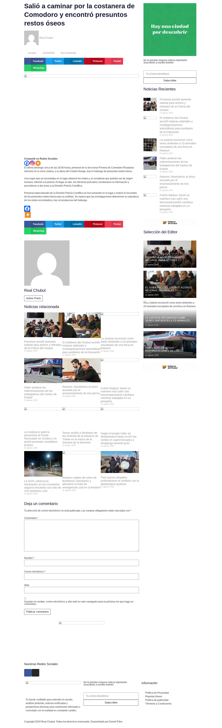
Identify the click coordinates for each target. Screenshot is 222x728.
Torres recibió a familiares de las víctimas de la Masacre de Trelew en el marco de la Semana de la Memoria (80, 437)
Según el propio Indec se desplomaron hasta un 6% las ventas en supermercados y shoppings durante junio (119, 438)
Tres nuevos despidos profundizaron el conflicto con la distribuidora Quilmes (120, 480)
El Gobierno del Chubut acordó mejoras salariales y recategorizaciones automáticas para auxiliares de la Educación (81, 347)
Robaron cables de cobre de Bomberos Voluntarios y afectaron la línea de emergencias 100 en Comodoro (81, 482)
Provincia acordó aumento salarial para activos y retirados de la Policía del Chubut (43, 345)
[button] (35, 61)
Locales (32, 53)
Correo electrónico (34, 571)
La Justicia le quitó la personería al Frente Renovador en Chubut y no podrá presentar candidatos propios (40, 439)
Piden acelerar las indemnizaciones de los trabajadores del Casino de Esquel (40, 392)
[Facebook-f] (28, 673)
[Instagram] (32, 163)
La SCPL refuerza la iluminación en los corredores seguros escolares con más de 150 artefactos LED (42, 486)
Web (26, 585)
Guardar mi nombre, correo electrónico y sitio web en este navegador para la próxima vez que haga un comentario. (78, 602)
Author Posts (33, 298)
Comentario (31, 518)
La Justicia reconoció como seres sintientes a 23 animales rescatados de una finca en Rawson (119, 343)
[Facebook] (26, 163)
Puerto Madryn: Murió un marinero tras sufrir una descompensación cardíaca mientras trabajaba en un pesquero (117, 395)
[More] (38, 163)
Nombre (29, 558)
